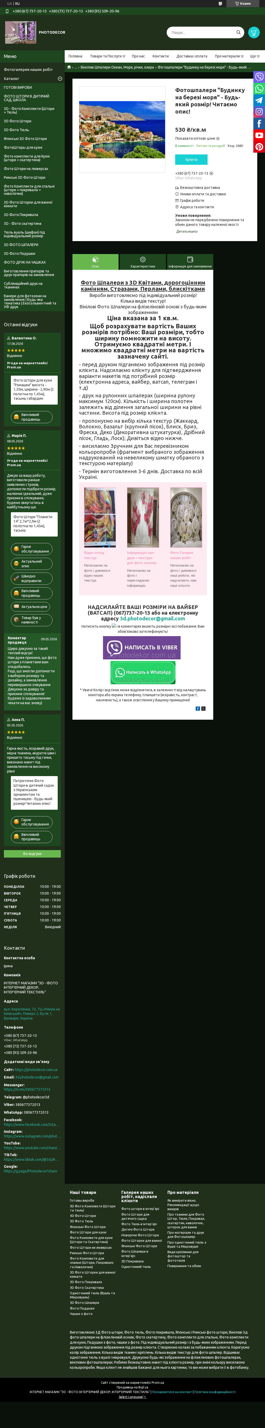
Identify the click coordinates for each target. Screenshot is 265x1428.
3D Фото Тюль (16, 130)
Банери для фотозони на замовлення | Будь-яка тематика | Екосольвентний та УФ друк (30, 301)
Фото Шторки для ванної (141, 1240)
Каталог (11, 78)
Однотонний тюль (136, 1266)
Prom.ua (158, 1382)
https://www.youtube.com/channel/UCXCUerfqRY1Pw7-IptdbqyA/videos (32, 1148)
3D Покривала (132, 1261)
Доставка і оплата (191, 56)
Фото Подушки (82, 1308)
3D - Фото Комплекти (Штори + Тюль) (29, 110)
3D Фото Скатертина (87, 1287)
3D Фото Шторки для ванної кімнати (28, 204)
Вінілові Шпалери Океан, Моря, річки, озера (117, 67)
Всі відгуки (32, 854)
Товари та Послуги (106, 56)
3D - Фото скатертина (22, 223)
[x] (203, 709)
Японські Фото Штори (88, 1227)
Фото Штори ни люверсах (91, 1247)
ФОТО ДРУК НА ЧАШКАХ (25, 262)
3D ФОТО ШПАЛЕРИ (21, 245)
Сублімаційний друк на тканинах (23, 285)
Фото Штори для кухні (88, 1232)
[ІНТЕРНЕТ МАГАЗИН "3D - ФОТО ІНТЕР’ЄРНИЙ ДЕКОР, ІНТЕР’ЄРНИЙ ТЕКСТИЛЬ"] (20, 32)
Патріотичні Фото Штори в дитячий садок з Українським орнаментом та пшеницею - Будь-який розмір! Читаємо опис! (33, 792)
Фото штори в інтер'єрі (140, 1208)
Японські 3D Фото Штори (25, 139)
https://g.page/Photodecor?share (30, 1171)
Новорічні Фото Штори (140, 1235)
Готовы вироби (82, 1200)
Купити (191, 160)
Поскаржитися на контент (172, 1392)
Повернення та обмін (184, 1266)
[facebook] (198, 709)
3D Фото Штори (17, 121)
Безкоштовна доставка (200, 187)
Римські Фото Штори (87, 1253)
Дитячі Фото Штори (137, 1229)
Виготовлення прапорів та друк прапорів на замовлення (29, 273)
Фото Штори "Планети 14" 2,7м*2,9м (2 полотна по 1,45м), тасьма (32, 524)
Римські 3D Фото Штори (24, 177)
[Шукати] (238, 32)
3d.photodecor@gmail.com (152, 618)
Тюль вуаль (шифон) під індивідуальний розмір (24, 234)
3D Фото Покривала (21, 215)
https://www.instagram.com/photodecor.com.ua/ (32, 1136)
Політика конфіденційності (214, 1392)
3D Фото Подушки (19, 253)
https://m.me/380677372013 (27, 1089)
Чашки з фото (81, 1313)
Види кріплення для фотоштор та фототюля (182, 1256)
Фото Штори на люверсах (26, 169)
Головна (75, 56)
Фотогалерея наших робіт (28, 69)
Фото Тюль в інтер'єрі (139, 1224)
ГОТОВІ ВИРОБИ (18, 87)
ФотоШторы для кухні (23, 147)
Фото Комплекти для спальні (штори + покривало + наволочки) (29, 190)
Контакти (161, 56)
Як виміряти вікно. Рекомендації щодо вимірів (183, 1205)
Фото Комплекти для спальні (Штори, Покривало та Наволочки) (92, 1262)
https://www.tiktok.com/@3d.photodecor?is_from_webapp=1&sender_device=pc (32, 1159)
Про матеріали (227, 56)
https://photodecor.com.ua (36, 1070)
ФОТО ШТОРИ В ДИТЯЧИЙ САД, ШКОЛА (26, 98)
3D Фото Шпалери (84, 1302)
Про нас (138, 56)
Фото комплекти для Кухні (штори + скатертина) (27, 158)
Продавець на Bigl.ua (132, 1387)
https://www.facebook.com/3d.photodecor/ (32, 1124)
